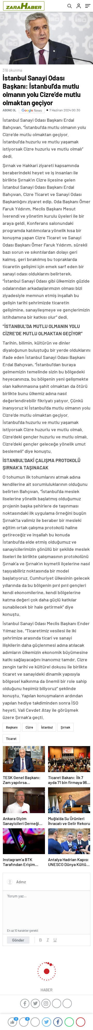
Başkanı (12, 727)
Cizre (29, 727)
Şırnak (65, 727)
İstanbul (47, 727)
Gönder (18, 940)
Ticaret (11, 739)
